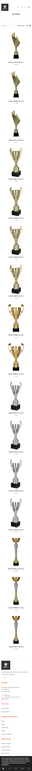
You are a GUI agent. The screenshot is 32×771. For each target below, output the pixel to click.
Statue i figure (5, 727)
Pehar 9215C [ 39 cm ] (16, 647)
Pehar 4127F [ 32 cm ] (16, 530)
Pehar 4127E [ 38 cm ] (16, 491)
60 (9, 25)
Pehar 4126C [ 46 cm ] (16, 179)
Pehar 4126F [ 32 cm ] (16, 296)
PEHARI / (3, 672)
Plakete (3, 730)
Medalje (3, 724)
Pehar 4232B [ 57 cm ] (16, 101)
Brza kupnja (16, 44)
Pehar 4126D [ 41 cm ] (16, 218)
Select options (16, 51)
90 (12, 25)
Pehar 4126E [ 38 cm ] (16, 257)
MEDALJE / (9, 672)
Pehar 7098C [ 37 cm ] (16, 374)
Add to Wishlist (28, 33)
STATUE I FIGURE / (17, 672)
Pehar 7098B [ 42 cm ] (16, 335)
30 (7, 25)
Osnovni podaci (5, 753)
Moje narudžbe (5, 708)
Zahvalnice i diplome (6, 734)
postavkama (5, 765)
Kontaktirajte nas (5, 711)
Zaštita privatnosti (6, 743)
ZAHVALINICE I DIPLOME (8, 674)
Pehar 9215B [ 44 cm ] (16, 608)
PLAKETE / (25, 672)
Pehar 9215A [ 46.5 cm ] (16, 569)
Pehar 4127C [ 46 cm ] (16, 413)
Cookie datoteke (5, 750)
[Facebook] (4, 677)
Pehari (3, 721)
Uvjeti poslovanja (5, 746)
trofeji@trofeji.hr (7, 691)
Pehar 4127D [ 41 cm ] (16, 452)
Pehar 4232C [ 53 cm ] (16, 140)
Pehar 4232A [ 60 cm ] (16, 62)
